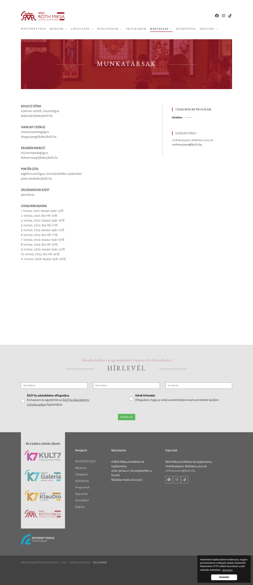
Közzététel (186, 28)
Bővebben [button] (227, 570)
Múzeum (57, 28)
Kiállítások (108, 28)
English (207, 28)
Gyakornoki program (193, 109)
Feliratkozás (126, 417)
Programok (136, 28)
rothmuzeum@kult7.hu (187, 144)
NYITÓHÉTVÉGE (33, 28)
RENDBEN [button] (224, 577)
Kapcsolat (160, 28)
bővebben (177, 117)
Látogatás (81, 28)
